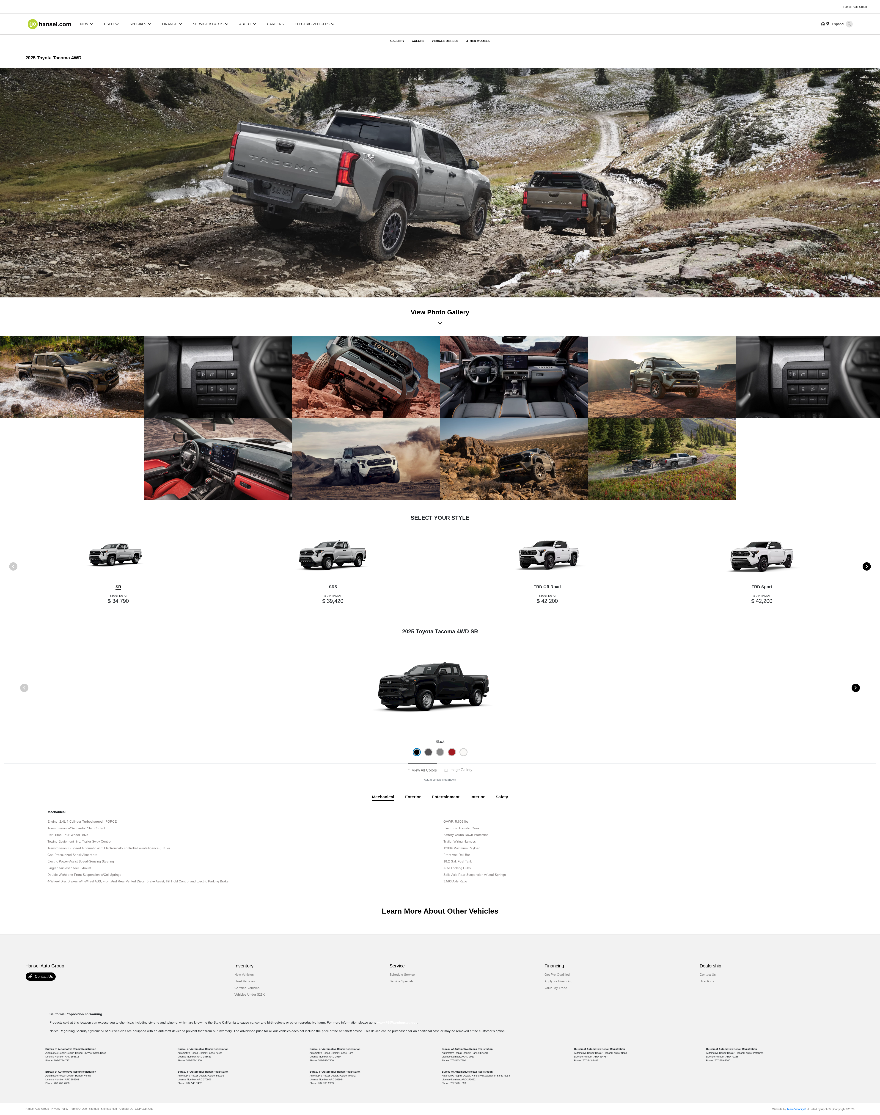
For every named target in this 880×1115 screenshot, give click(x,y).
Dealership (710, 965)
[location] (828, 24)
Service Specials (401, 981)
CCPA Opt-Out (144, 1108)
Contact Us (43, 976)
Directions (707, 981)
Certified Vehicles (246, 988)
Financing (554, 965)
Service (397, 965)
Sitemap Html (109, 1108)
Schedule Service (402, 974)
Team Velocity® (796, 1109)
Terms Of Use (78, 1108)
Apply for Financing (558, 981)
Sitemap (94, 1108)
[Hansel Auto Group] (50, 24)
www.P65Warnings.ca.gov (397, 1022)
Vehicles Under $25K (249, 994)
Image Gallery (460, 770)
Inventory (243, 965)
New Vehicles (244, 974)
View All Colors (424, 770)
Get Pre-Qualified (557, 974)
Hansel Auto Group (37, 1108)
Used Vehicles (244, 981)
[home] (823, 24)
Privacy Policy (59, 1108)
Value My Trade (555, 988)
